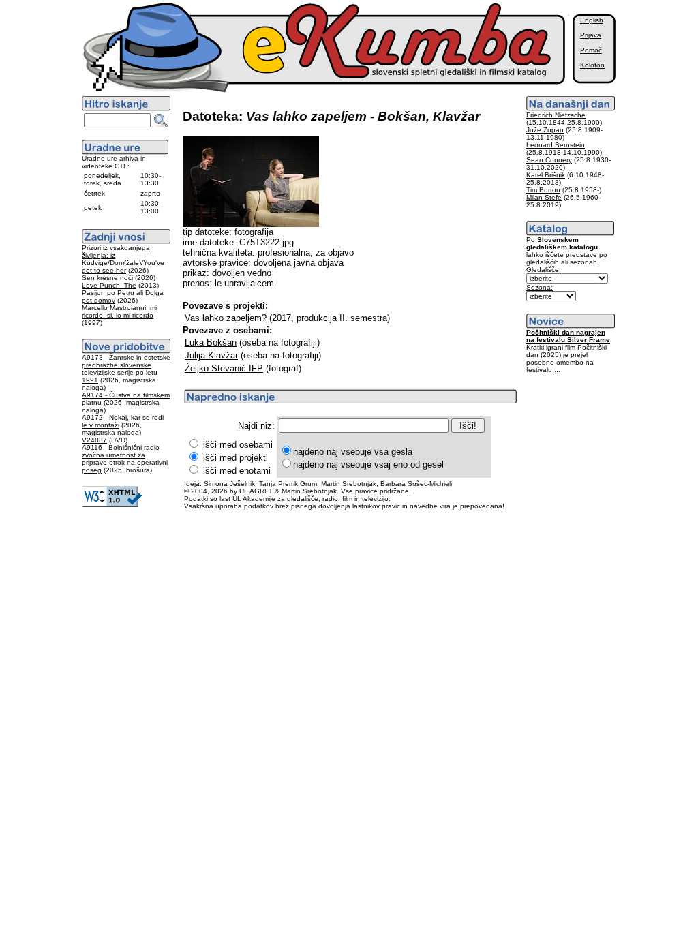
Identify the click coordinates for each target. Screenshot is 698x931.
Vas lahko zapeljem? (226, 318)
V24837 (94, 440)
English (591, 20)
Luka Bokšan (211, 342)
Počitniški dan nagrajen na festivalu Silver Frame (568, 336)
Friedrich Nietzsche (556, 115)
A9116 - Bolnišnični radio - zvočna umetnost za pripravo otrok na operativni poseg (125, 459)
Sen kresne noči (107, 277)
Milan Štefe (544, 197)
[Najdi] (160, 120)
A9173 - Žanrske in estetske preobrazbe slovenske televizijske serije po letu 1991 (126, 369)
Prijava (590, 35)
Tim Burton (543, 190)
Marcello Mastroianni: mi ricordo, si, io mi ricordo (119, 311)
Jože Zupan (545, 130)
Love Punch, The (109, 285)
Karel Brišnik (545, 175)
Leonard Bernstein (555, 145)
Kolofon (592, 65)
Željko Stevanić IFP (224, 368)
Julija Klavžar (211, 355)
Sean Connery (549, 160)
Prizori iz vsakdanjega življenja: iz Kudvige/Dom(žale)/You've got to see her (123, 259)
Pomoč (591, 50)
